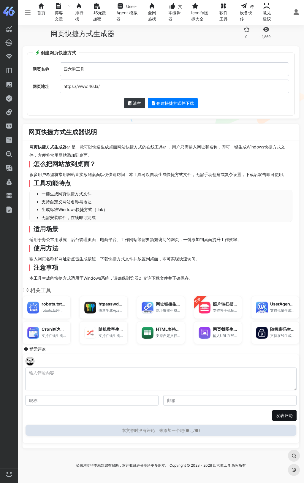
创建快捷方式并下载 (174, 103)
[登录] (296, 13)
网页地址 (41, 86)
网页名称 (41, 69)
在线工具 (154, 146)
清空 (136, 103)
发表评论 (284, 415)
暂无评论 (37, 348)
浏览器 (132, 278)
